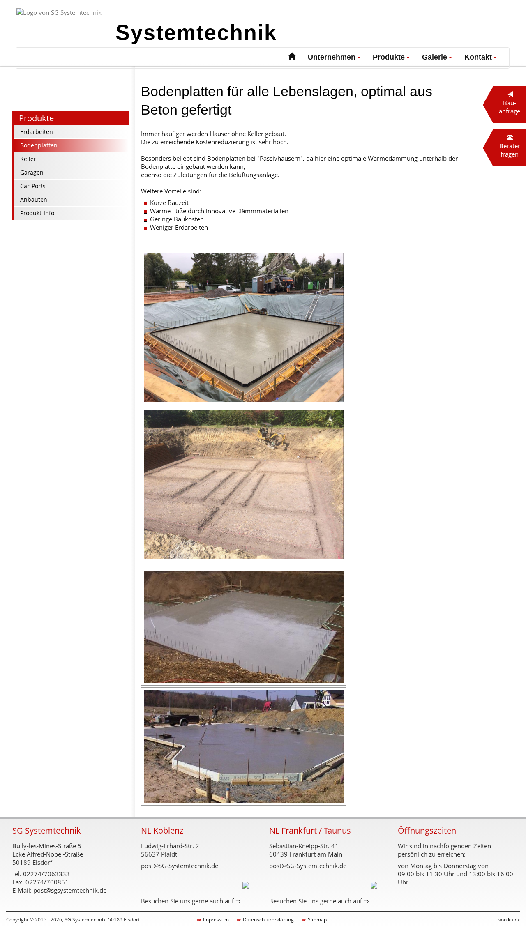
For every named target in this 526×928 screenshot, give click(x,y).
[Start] (292, 57)
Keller (28, 159)
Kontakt (478, 57)
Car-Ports (33, 186)
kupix (514, 919)
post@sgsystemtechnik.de (69, 890)
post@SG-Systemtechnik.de (179, 865)
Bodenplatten (39, 145)
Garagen (32, 172)
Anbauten (33, 199)
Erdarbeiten (36, 132)
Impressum (216, 919)
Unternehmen (331, 57)
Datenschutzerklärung (268, 919)
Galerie (434, 57)
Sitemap (317, 919)
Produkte (389, 57)
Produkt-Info (37, 213)
